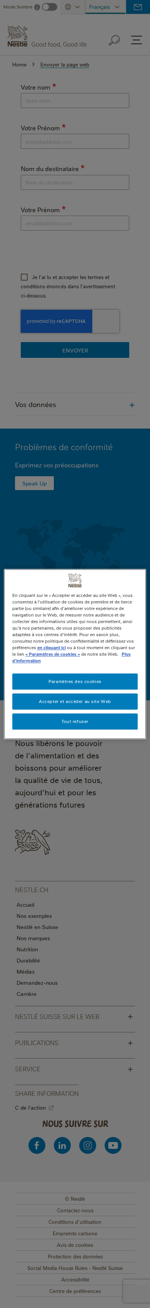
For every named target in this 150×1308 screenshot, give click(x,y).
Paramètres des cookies (75, 681)
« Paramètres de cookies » (52, 654)
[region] (75, 654)
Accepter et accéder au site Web (75, 701)
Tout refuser (75, 721)
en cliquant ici (51, 647)
